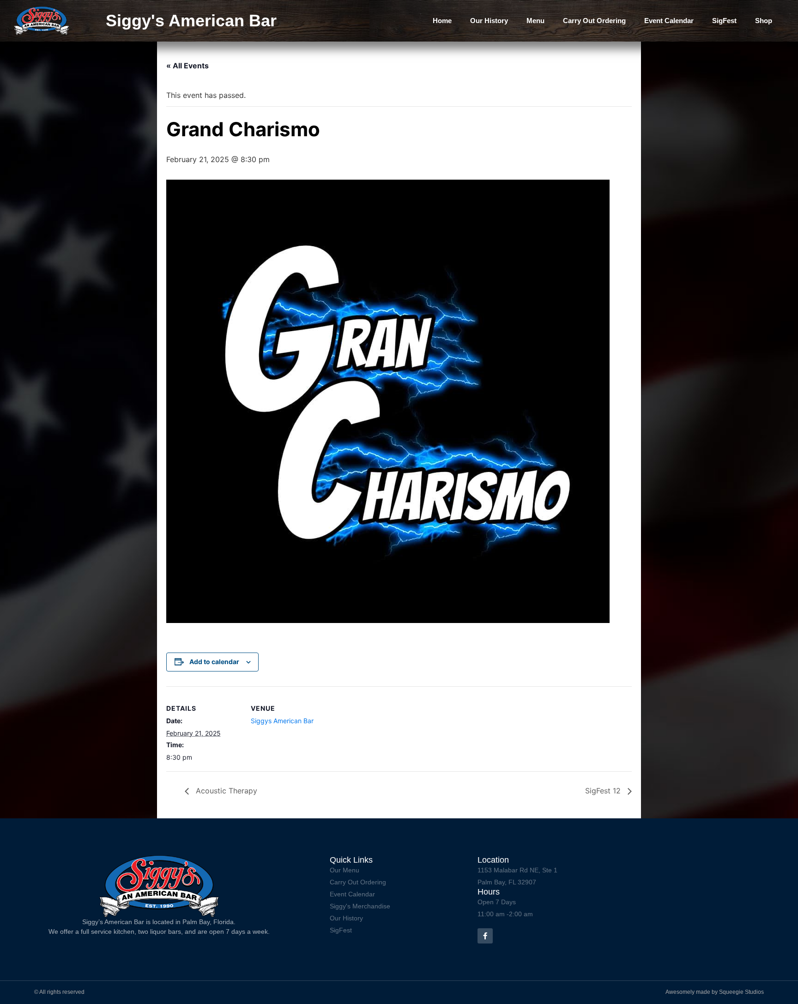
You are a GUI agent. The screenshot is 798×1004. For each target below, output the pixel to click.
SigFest (724, 20)
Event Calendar (669, 20)
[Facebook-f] (485, 936)
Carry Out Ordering (594, 20)
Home (442, 20)
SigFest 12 (604, 790)
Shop (763, 20)
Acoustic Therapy (225, 790)
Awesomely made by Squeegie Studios (714, 992)
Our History (489, 20)
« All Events (187, 65)
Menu (535, 20)
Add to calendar (214, 661)
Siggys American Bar (282, 721)
